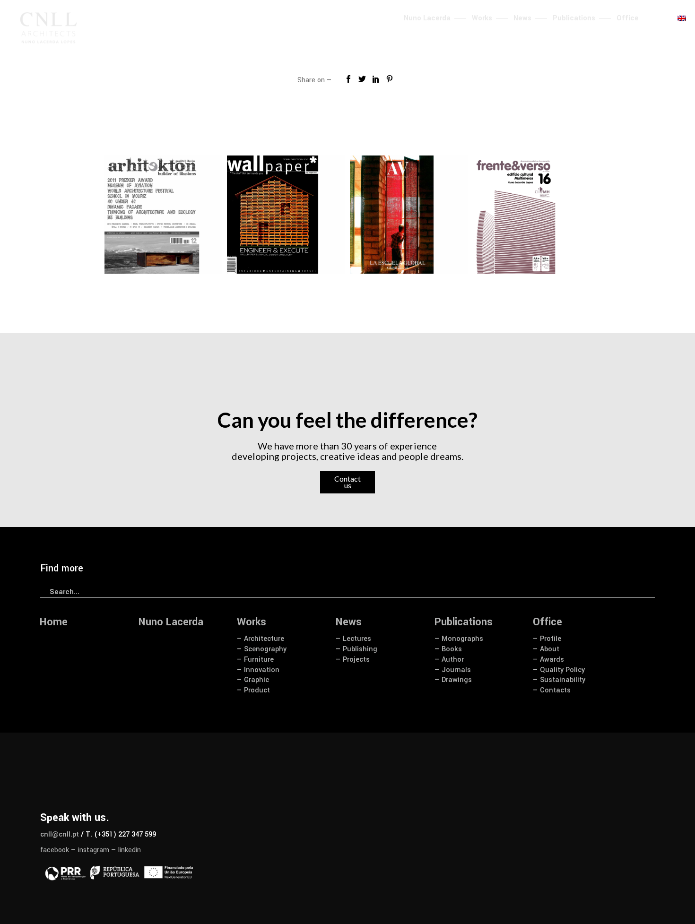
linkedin (129, 850)
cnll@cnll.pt (59, 834)
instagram (93, 850)
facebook (54, 850)
